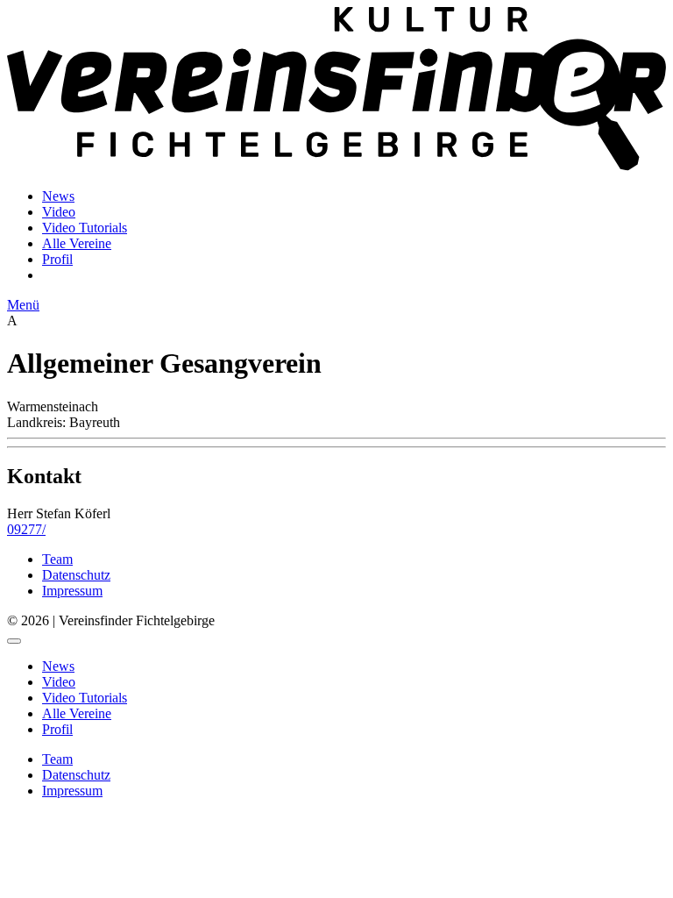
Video (58, 211)
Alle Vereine (76, 243)
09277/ (26, 529)
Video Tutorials (84, 227)
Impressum (72, 590)
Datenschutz (76, 574)
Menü (23, 304)
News (58, 196)
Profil (57, 259)
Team (57, 559)
